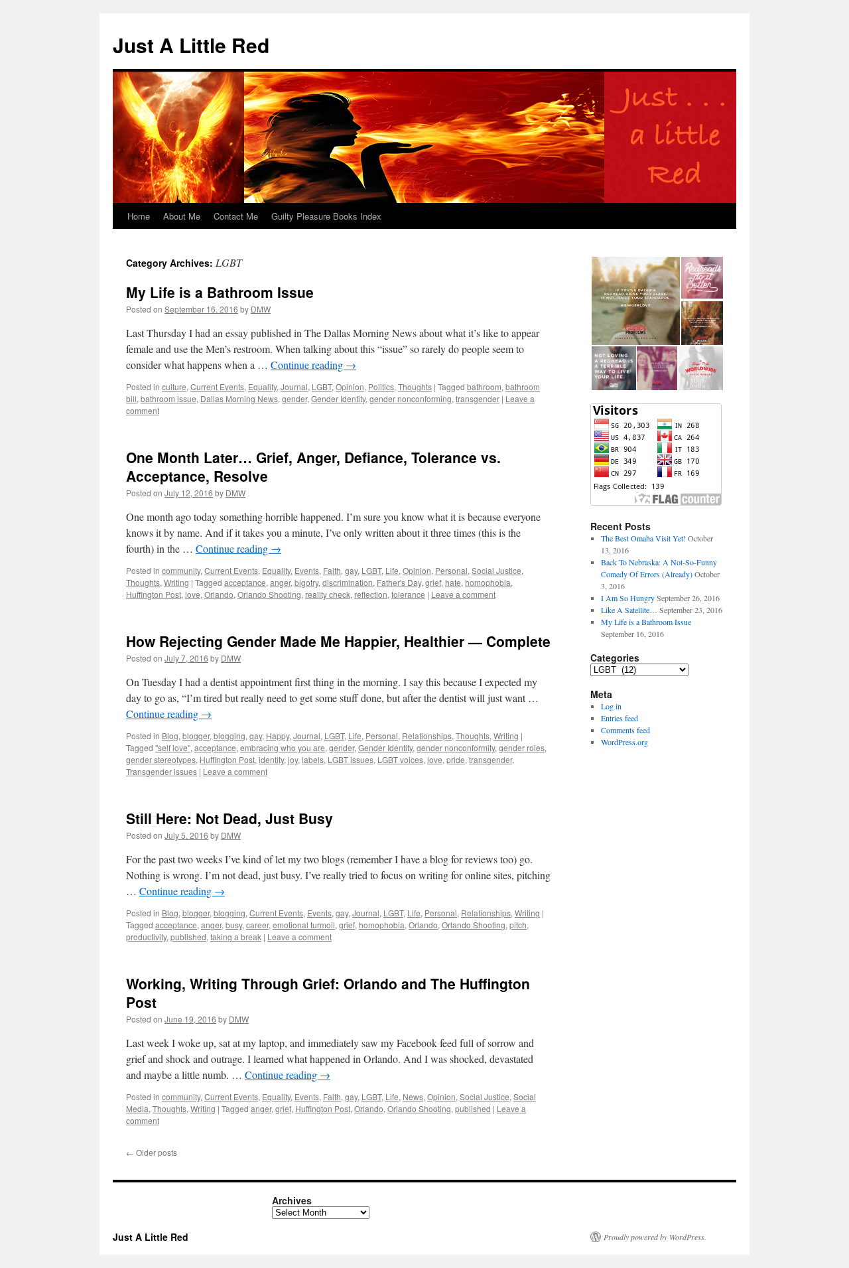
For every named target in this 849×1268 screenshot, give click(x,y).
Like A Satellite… (629, 609)
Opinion (350, 386)
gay (351, 570)
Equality (262, 386)
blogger (196, 735)
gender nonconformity (456, 747)
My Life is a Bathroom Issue (220, 292)
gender (294, 398)
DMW (261, 309)
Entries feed (619, 718)
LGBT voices (400, 759)
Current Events (217, 386)
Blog (170, 735)
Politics (381, 386)
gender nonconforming (410, 398)
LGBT (322, 386)
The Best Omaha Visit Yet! (643, 538)
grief (433, 582)
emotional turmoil (304, 924)
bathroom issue (168, 398)
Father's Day (399, 582)
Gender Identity (338, 398)
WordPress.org (624, 742)
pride (455, 759)
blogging (229, 735)
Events (306, 570)
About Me (181, 216)
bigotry (306, 582)
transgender (477, 398)
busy (234, 924)
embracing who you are (282, 747)
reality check (327, 594)
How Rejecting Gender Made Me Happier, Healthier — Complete (338, 641)
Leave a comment (463, 594)
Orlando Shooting (269, 594)
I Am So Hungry (628, 598)
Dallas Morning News (239, 398)
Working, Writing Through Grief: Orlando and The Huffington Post (328, 992)
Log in (611, 706)
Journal (294, 386)
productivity (146, 936)
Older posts (151, 1152)
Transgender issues (161, 771)
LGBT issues (350, 759)
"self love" (172, 747)
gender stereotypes (161, 759)
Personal (451, 570)
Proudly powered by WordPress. (655, 1237)
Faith (332, 570)
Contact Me (236, 216)
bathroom (484, 386)
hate (453, 582)
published (188, 936)
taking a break (235, 936)
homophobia (488, 582)
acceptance (245, 582)
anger (280, 582)
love (192, 594)
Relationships (427, 735)
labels (313, 759)
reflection (370, 594)
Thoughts (415, 386)
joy (293, 759)
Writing (176, 582)
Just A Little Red (191, 45)
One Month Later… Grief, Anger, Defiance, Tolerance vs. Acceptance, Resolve (313, 466)
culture (174, 386)
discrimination (347, 582)
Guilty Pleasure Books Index (326, 216)
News (413, 1096)
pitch (518, 924)
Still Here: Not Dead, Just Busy (229, 818)
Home (138, 216)
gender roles (522, 747)
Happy (277, 735)
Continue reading (313, 365)
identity (271, 759)
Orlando (218, 594)
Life (392, 570)
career (257, 924)
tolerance (408, 594)
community (181, 570)
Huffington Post (153, 594)
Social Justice (496, 570)
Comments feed (625, 730)
